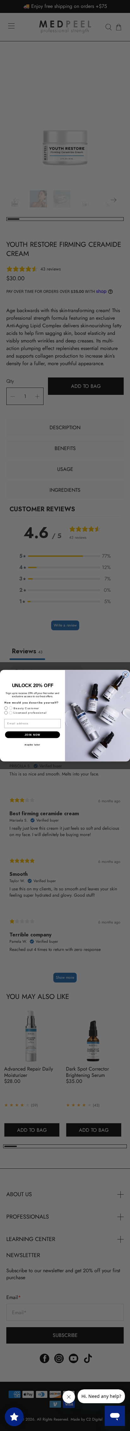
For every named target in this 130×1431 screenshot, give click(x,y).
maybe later (32, 744)
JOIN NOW (33, 734)
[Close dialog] (125, 674)
